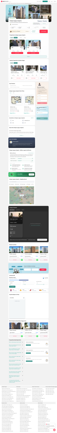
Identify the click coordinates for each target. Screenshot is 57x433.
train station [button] (12, 184)
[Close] (54, 424)
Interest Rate (24, 281)
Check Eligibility (12, 286)
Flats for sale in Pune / (14, 3)
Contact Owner (18, 78)
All (10, 92)
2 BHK (21, 37)
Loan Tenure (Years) (38, 281)
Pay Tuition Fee (40, 1)
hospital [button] (29, 184)
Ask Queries (42, 118)
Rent (10, 1)
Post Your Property (45, 1)
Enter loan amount (11, 281)
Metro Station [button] (23, 184)
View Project (15, 259)
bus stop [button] (17, 184)
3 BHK (25, 37)
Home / (9, 3)
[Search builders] (24, 298)
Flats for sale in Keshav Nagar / (21, 3)
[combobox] (22, 182)
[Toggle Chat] (54, 430)
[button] (16, 111)
